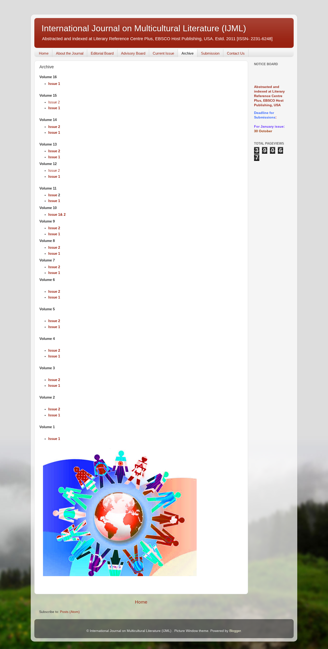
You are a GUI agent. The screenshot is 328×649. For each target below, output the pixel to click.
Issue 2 (54, 102)
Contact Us (236, 53)
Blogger (235, 631)
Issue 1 (54, 84)
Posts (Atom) (70, 612)
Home (44, 53)
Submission (210, 53)
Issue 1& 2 (57, 214)
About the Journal (69, 53)
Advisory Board (133, 53)
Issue (53, 195)
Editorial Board (102, 53)
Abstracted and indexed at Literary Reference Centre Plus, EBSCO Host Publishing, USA (269, 91)
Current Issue (163, 53)
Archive (188, 53)
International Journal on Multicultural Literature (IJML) (144, 28)
